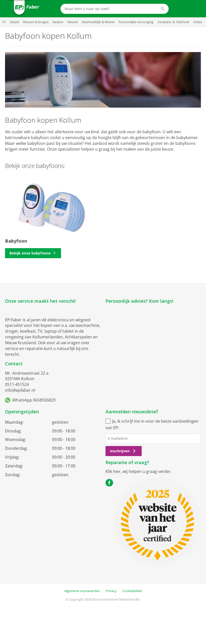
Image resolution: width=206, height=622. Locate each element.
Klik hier (113, 471)
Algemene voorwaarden (82, 591)
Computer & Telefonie (173, 22)
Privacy (111, 591)
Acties (197, 22)
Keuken (58, 22)
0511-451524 (17, 384)
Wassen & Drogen (36, 22)
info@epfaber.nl (20, 390)
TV (4, 22)
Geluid (14, 22)
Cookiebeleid (132, 591)
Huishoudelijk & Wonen (98, 22)
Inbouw (72, 22)
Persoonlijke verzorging (136, 22)
